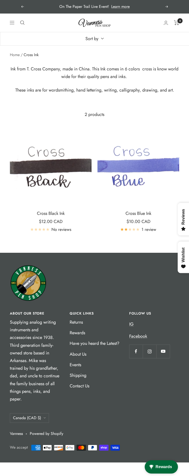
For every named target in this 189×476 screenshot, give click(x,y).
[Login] (166, 23)
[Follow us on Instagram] (149, 351)
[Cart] (176, 22)
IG (131, 324)
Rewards (77, 333)
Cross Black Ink (51, 213)
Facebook (138, 336)
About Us (78, 354)
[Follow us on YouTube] (163, 351)
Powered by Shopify (46, 433)
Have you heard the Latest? (94, 343)
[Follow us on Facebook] (136, 351)
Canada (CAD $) (27, 418)
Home (15, 55)
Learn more (120, 6)
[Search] (22, 22)
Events (75, 365)
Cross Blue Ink (138, 213)
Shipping (78, 375)
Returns (76, 322)
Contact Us (79, 386)
